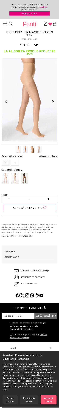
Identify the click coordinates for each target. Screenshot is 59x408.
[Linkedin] (37, 296)
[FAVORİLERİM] (50, 24)
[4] (39, 150)
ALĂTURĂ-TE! (46, 316)
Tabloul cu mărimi (48, 156)
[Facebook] (18, 296)
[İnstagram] (27, 296)
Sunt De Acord (29, 13)
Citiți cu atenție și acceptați (28, 336)
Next (53, 101)
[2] (25, 150)
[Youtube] (41, 296)
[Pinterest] (32, 296)
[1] (18, 150)
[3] (32, 150)
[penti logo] (29, 24)
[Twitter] (22, 296)
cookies (43, 7)
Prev (6, 101)
